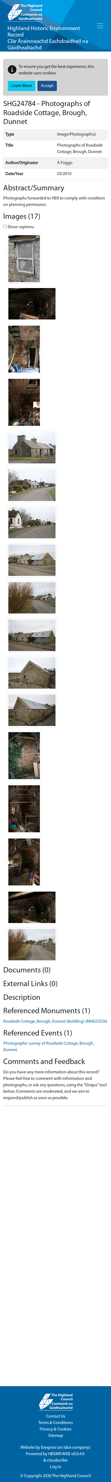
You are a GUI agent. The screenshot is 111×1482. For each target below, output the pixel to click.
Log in (55, 1467)
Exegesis (48, 1447)
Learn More (21, 86)
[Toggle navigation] (100, 25)
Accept (47, 86)
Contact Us (55, 1416)
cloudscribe (57, 1460)
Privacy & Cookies (55, 1429)
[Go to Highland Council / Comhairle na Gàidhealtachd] (25, 11)
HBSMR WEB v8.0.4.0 (66, 1454)
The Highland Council (71, 1476)
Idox (67, 1447)
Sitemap (55, 1436)
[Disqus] (55, 1177)
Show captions (20, 227)
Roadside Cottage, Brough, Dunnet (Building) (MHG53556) (55, 1021)
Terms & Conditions (55, 1423)
